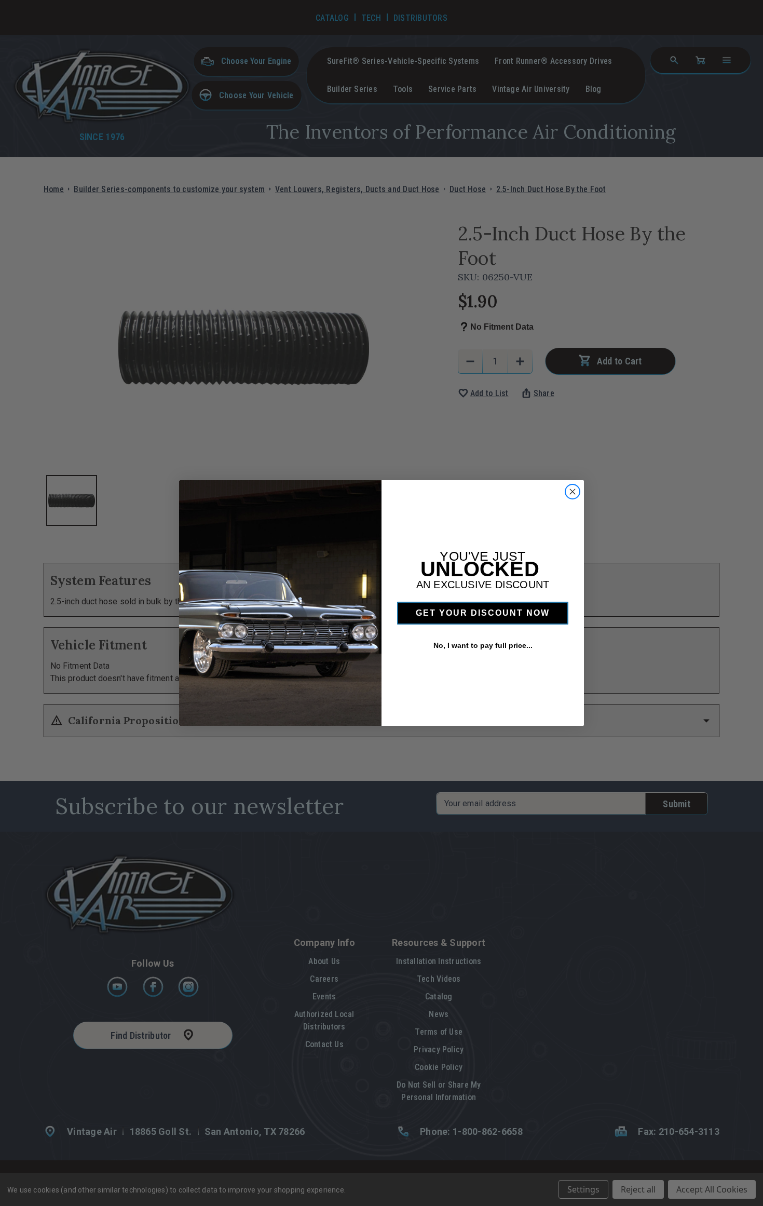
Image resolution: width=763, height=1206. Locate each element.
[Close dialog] (572, 491)
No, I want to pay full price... (483, 645)
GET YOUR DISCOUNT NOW (483, 612)
